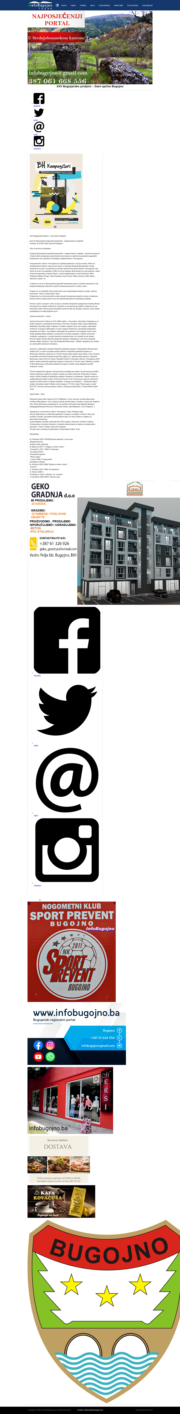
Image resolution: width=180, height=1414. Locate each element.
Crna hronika (132, 5)
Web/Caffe (118, 5)
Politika (83, 5)
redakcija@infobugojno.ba (93, 1410)
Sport (92, 5)
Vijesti (73, 5)
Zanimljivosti (147, 5)
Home (63, 5)
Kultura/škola (104, 5)
